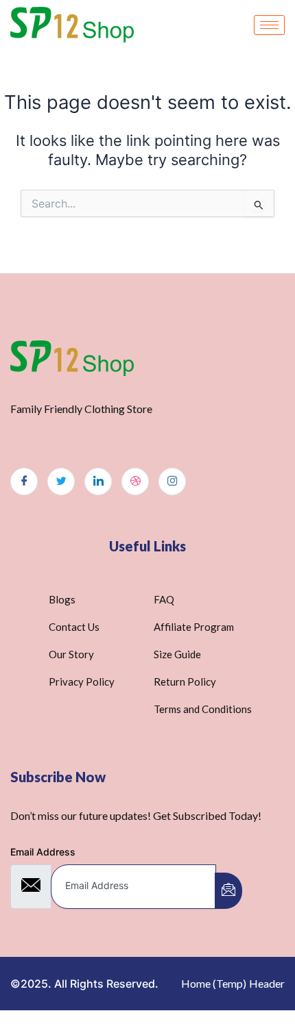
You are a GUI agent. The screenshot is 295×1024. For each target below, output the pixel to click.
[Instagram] (172, 481)
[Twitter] (61, 481)
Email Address (42, 852)
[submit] (228, 891)
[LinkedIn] (98, 481)
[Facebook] (24, 481)
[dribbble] (135, 481)
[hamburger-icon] (269, 25)
